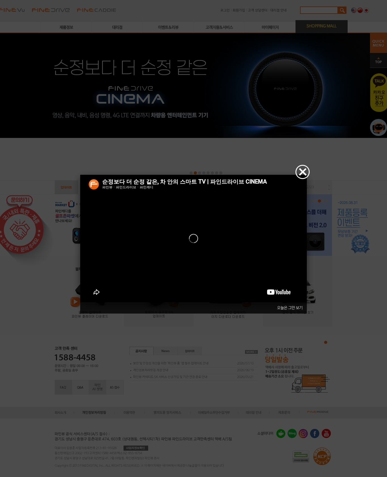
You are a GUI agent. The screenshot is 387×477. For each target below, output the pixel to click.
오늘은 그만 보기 (290, 308)
